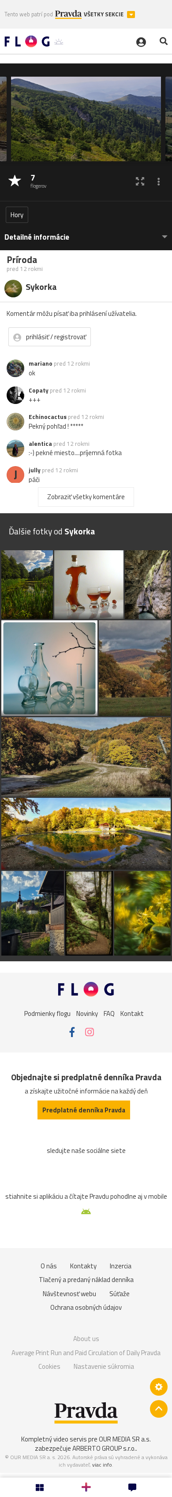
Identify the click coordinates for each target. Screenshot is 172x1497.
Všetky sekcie (104, 14)
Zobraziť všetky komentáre (86, 497)
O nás (49, 1266)
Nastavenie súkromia (104, 1366)
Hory (17, 215)
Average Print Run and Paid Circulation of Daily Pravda (86, 1352)
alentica (40, 443)
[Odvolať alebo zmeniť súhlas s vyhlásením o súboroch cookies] (159, 1387)
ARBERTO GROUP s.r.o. (104, 1448)
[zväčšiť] (140, 181)
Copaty (39, 390)
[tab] (86, 232)
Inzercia (120, 1266)
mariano (40, 363)
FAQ (109, 1013)
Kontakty (83, 1266)
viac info (102, 1464)
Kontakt (132, 1013)
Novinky (87, 1013)
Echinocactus (48, 416)
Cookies (49, 1366)
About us (86, 1338)
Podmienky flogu (47, 1013)
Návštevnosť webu (69, 1293)
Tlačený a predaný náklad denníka (86, 1279)
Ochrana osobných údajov (86, 1307)
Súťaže (119, 1293)
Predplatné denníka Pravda (83, 1110)
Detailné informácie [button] (36, 237)
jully (35, 470)
